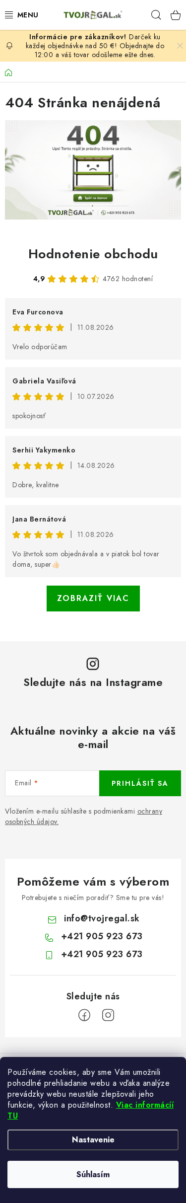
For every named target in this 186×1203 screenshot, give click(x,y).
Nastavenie (93, 1139)
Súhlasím (93, 1174)
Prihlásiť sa (140, 783)
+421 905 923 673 (102, 936)
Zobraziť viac (93, 598)
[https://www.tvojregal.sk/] (93, 170)
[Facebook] (84, 1015)
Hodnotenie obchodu (93, 253)
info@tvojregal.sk (102, 918)
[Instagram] (108, 1015)
